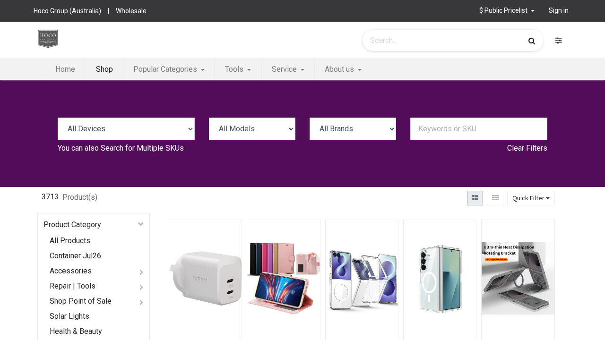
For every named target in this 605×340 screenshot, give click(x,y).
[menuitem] (65, 69)
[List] (495, 198)
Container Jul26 (75, 255)
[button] (225, 266)
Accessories (71, 270)
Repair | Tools (72, 285)
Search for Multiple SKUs (142, 148)
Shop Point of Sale (81, 301)
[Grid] (475, 198)
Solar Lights (69, 316)
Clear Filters (527, 148)
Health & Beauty (76, 331)
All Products (70, 240)
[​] (559, 40)
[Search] (532, 40)
